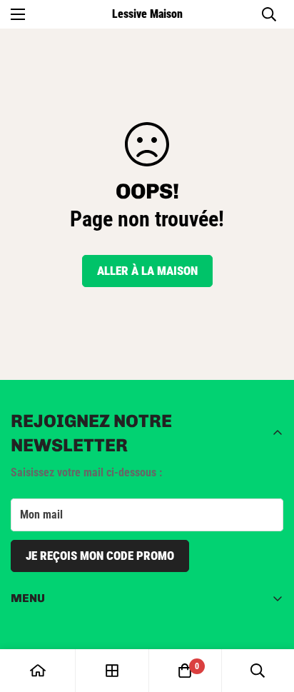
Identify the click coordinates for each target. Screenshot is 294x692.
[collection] (112, 670)
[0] (185, 670)
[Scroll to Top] (268, 616)
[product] (37, 670)
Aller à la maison (147, 271)
